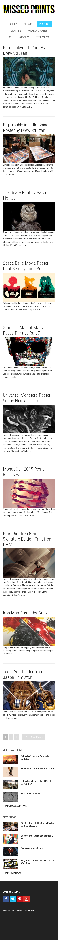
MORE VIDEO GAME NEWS (15, 806)
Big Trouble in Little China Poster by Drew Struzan (25, 127)
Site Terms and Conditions (13, 911)
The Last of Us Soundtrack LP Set (37, 768)
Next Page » (37, 737)
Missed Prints (29, 9)
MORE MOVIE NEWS (12, 873)
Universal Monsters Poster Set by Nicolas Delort (27, 397)
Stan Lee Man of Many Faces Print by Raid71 (23, 330)
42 (25, 737)
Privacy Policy (29, 911)
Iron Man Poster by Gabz (25, 613)
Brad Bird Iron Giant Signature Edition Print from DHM (27, 539)
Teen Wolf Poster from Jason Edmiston (23, 674)
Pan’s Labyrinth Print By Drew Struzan (24, 50)
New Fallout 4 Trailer (31, 793)
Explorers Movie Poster (32, 848)
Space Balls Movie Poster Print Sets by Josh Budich (26, 265)
